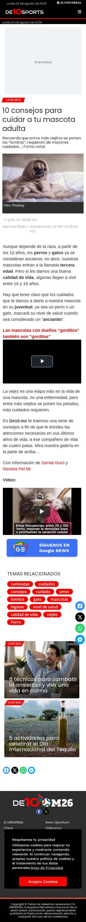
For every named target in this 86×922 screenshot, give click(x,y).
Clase (8, 828)
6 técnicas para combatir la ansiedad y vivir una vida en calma (43, 685)
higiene (17, 607)
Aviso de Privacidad (47, 868)
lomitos (17, 599)
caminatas (20, 584)
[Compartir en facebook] (80, 606)
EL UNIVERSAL (13, 822)
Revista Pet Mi (17, 469)
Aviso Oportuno (57, 822)
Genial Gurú (52, 462)
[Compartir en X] (80, 617)
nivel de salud (45, 607)
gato (37, 599)
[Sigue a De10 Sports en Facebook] (39, 812)
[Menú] (79, 11)
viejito (52, 614)
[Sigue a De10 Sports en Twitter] (46, 812)
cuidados (46, 584)
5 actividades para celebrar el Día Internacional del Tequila (42, 743)
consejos (19, 591)
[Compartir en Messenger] (80, 639)
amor (64, 591)
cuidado (43, 591)
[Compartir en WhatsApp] (80, 628)
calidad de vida (24, 614)
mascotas (59, 599)
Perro (16, 622)
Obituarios (53, 828)
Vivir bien (15, 644)
